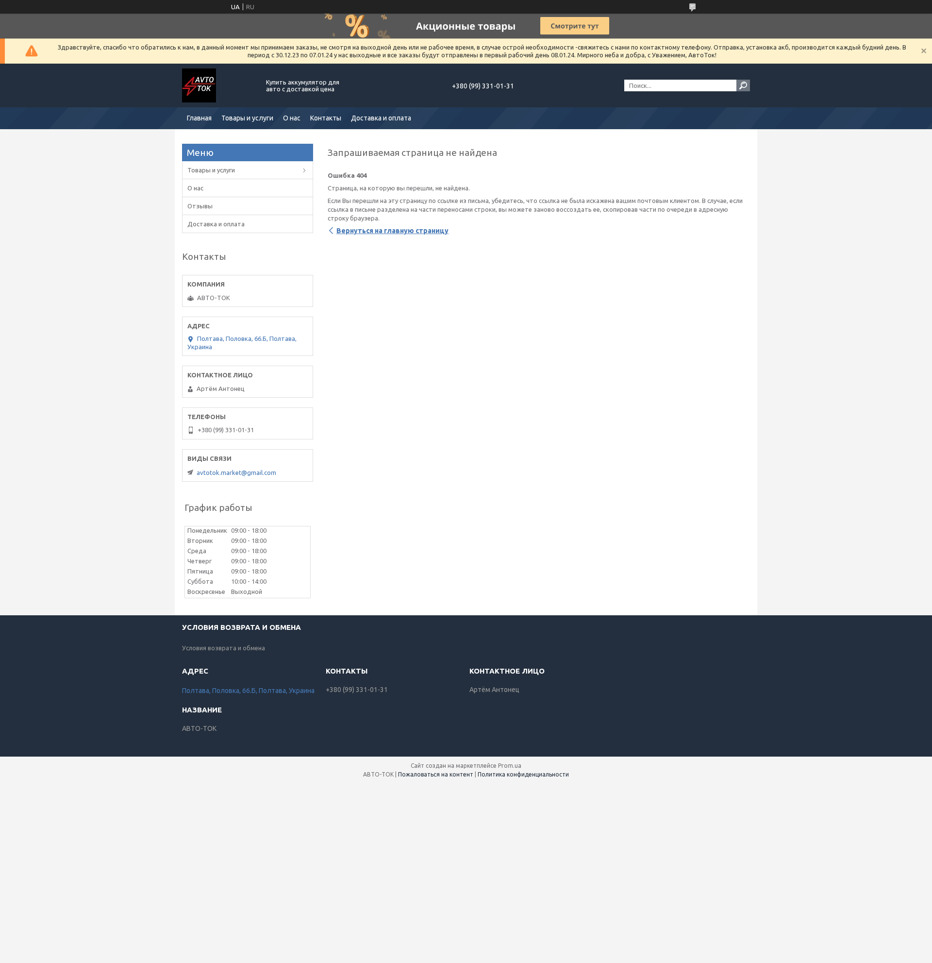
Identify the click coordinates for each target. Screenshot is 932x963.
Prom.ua (509, 765)
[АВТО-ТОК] (218, 85)
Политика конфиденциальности (523, 774)
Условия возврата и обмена (223, 647)
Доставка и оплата (381, 118)
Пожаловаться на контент (435, 774)
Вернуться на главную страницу (392, 231)
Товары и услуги (247, 118)
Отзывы (200, 206)
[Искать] (743, 85)
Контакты (325, 118)
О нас (291, 118)
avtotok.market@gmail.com (236, 472)
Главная (199, 118)
